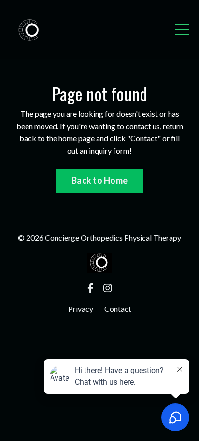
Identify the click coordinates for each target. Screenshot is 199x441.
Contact (117, 308)
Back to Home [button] (99, 180)
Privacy (80, 308)
